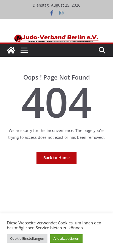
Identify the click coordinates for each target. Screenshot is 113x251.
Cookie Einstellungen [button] (27, 238)
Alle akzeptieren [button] (66, 238)
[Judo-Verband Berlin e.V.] (56, 37)
